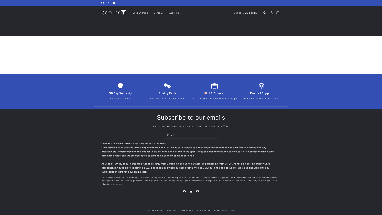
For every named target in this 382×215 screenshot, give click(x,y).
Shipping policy (220, 210)
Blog (233, 210)
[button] (141, 13)
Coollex (158, 210)
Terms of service (203, 210)
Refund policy (171, 210)
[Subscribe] (214, 135)
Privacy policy (186, 210)
